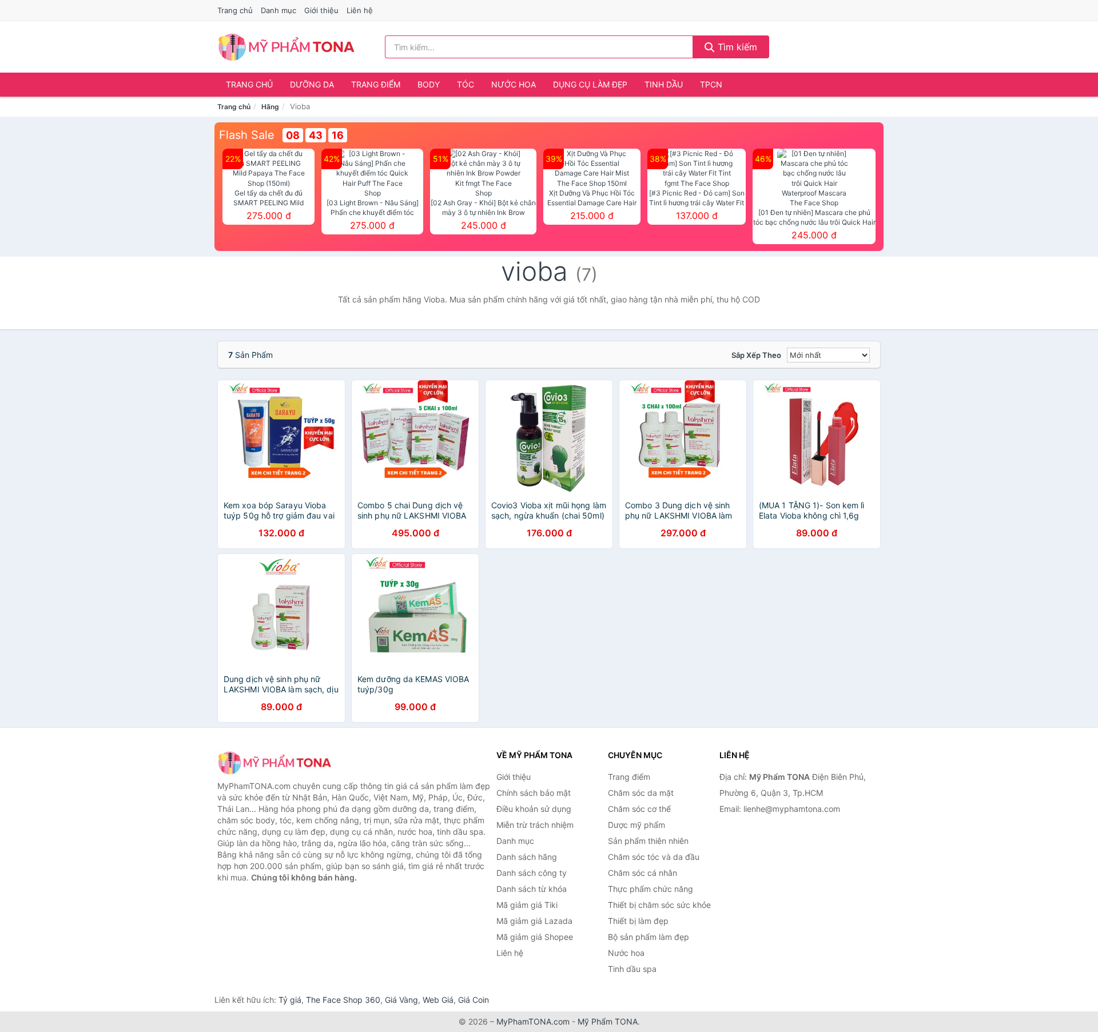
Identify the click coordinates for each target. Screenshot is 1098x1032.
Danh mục (278, 10)
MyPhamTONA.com (533, 1021)
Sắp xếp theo (756, 355)
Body (428, 84)
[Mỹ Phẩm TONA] (274, 762)
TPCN (711, 84)
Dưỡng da (312, 84)
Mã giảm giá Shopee (534, 937)
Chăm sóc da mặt (641, 793)
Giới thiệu (321, 10)
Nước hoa (513, 84)
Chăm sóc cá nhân (642, 873)
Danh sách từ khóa (531, 889)
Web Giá (438, 1000)
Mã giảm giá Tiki (527, 905)
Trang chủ (235, 10)
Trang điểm (375, 84)
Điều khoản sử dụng (533, 809)
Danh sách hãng (526, 857)
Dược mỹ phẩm (636, 825)
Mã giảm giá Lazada (534, 921)
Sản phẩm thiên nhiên (648, 841)
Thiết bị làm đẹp (638, 921)
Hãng (270, 106)
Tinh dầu (664, 84)
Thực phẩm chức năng (650, 889)
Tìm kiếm (736, 47)
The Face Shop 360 (343, 1000)
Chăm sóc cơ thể (639, 809)
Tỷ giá (290, 1000)
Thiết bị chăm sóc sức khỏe (659, 905)
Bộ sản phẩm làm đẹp (648, 937)
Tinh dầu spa (632, 969)
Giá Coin (473, 1000)
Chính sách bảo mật (533, 793)
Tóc (465, 84)
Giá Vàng (401, 1000)
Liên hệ (360, 10)
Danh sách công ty (531, 873)
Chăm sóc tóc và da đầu (653, 857)
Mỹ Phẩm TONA (608, 1021)
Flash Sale (246, 135)
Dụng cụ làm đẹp (590, 84)
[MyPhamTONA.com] (286, 47)
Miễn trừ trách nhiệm (535, 825)
